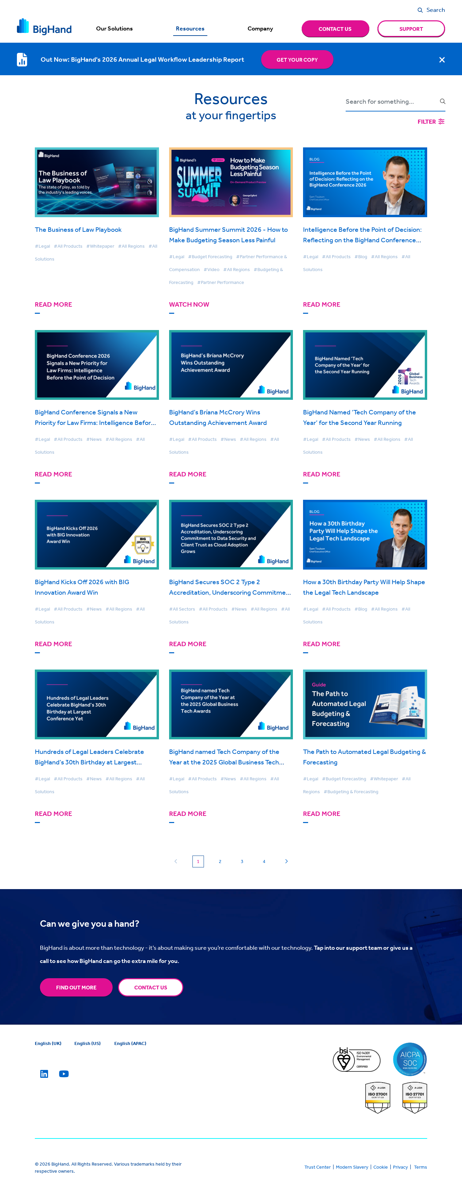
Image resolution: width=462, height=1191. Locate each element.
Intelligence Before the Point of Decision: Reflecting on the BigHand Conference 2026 (362, 239)
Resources (190, 28)
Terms (420, 1167)
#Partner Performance (220, 282)
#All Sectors (182, 609)
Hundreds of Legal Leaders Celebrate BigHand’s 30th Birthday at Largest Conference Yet (89, 761)
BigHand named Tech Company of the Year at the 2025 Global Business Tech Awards (224, 761)
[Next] (286, 862)
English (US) (87, 1043)
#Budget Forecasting (210, 256)
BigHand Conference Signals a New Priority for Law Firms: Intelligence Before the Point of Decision (95, 422)
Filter (427, 121)
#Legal (42, 246)
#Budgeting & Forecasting (351, 791)
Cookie (380, 1167)
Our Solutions (114, 28)
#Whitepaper (100, 246)
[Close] (442, 60)
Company (260, 28)
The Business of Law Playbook (78, 229)
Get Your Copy (297, 59)
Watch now (189, 304)
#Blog (360, 256)
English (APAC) (130, 1043)
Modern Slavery (352, 1167)
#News (94, 439)
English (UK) (48, 1043)
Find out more (76, 987)
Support (411, 28)
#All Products (68, 246)
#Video (212, 269)
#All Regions (131, 246)
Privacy (400, 1167)
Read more (53, 304)
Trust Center (317, 1167)
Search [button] (435, 9)
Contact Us (150, 987)
